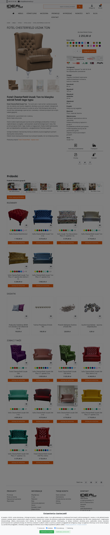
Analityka (50, 528)
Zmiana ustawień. (82, 524)
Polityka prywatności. (71, 524)
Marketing (70, 528)
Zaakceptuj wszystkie (47, 532)
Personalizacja (60, 528)
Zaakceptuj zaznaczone (62, 532)
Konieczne (41, 528)
